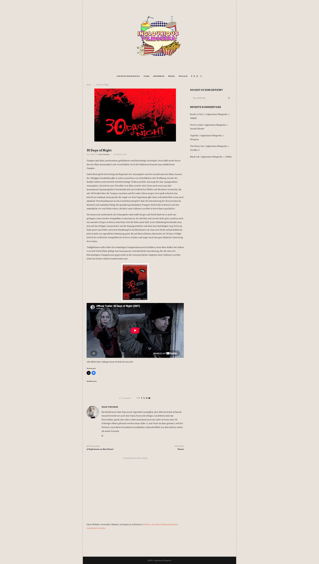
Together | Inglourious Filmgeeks (205, 135)
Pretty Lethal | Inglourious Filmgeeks (207, 124)
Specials (183, 76)
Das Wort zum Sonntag (128, 76)
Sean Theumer (104, 154)
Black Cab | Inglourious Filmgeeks (206, 156)
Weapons (194, 139)
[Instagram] (197, 76)
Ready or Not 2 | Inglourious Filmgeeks (208, 114)
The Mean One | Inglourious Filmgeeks (208, 146)
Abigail (193, 118)
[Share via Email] (149, 398)
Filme (146, 76)
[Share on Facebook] (141, 398)
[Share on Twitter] (144, 398)
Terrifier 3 (194, 149)
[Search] (201, 76)
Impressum (158, 76)
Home (89, 85)
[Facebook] (191, 76)
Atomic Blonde (197, 128)
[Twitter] (194, 76)
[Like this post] (139, 398)
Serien (171, 76)
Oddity (228, 156)
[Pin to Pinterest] (146, 398)
